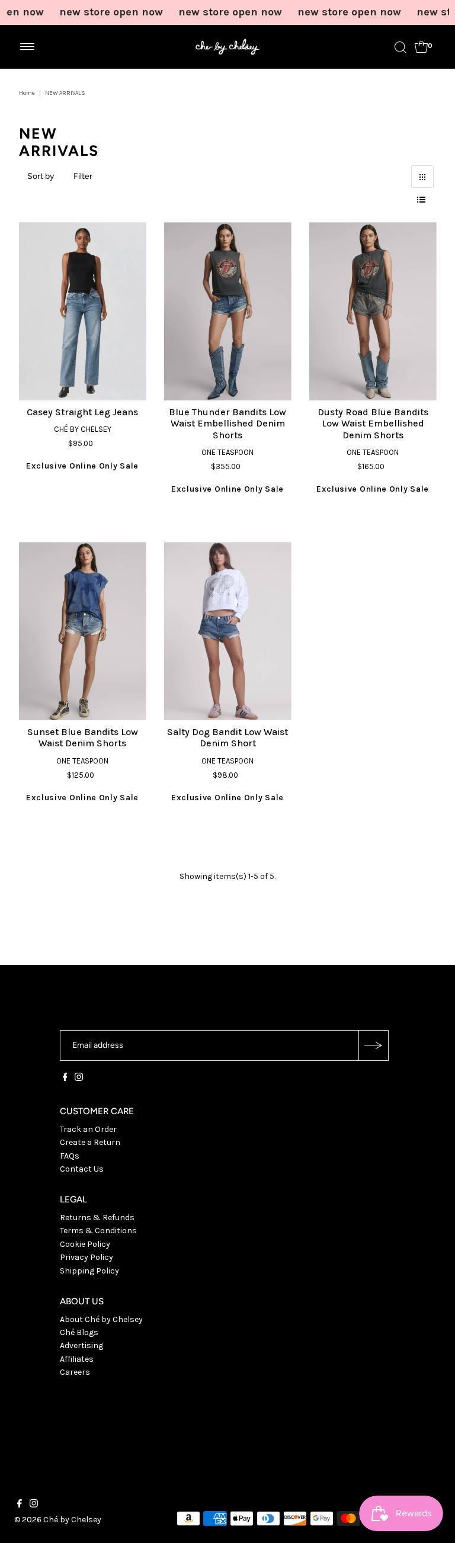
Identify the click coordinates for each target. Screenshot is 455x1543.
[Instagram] (79, 1079)
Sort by (40, 176)
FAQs (69, 1156)
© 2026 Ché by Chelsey (57, 1520)
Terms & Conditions (98, 1231)
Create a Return (90, 1142)
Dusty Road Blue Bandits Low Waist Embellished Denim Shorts (373, 423)
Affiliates (77, 1359)
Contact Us (82, 1169)
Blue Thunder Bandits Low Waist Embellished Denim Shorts (227, 423)
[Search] (400, 47)
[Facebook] (65, 1079)
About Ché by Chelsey (101, 1319)
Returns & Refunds (97, 1217)
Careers (75, 1372)
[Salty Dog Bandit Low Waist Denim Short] (227, 631)
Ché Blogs (79, 1332)
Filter (82, 176)
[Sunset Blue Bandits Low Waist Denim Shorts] (82, 631)
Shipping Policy (89, 1271)
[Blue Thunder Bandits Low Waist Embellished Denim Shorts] (227, 311)
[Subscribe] (373, 1045)
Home (27, 93)
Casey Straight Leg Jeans (82, 412)
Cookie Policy (85, 1244)
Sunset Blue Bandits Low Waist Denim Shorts (82, 737)
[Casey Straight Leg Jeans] (82, 311)
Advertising (81, 1345)
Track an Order (88, 1129)
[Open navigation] (27, 47)
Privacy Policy (86, 1257)
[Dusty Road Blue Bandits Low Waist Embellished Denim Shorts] (373, 311)
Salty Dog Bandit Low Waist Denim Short (227, 737)
